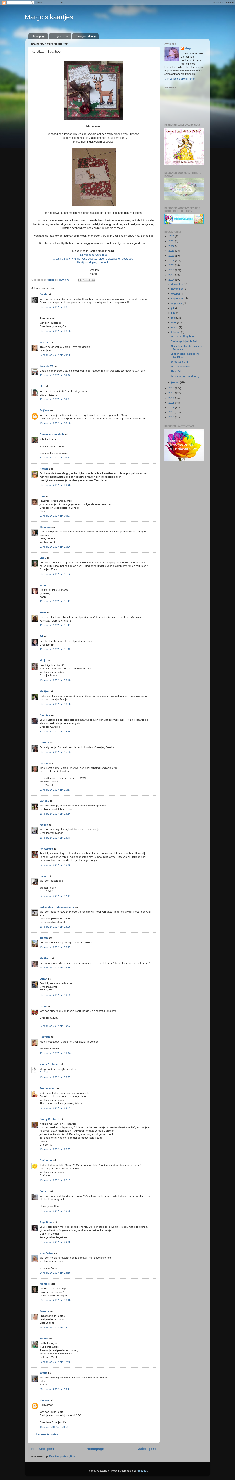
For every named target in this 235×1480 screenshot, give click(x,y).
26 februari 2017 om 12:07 (55, 1327)
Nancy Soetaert (49, 1119)
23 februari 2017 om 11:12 (55, 574)
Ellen (43, 612)
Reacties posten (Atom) (63, 1456)
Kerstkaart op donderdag (185, 376)
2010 (171, 417)
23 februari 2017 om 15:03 (55, 752)
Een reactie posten (47, 1434)
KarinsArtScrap (49, 1064)
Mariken (45, 958)
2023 (171, 250)
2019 (171, 270)
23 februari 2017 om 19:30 (55, 1053)
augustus (177, 303)
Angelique (46, 1222)
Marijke (44, 691)
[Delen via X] (86, 280)
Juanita (44, 1311)
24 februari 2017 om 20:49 (55, 1242)
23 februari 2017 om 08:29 (55, 355)
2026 (171, 236)
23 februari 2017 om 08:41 (55, 399)
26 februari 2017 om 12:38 (55, 1362)
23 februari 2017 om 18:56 (55, 967)
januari (175, 382)
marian (44, 824)
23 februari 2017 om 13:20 (55, 680)
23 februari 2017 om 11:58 (55, 649)
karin (43, 585)
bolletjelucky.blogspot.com (57, 907)
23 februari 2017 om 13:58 (55, 704)
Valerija (44, 342)
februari (176, 332)
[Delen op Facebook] (90, 280)
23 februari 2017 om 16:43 (55, 865)
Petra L (44, 1191)
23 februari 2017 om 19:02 (55, 995)
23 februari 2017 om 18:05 (55, 926)
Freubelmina (47, 1088)
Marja (43, 660)
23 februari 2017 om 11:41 (55, 601)
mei (173, 317)
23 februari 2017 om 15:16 (55, 813)
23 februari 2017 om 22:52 (55, 1180)
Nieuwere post (42, 1449)
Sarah (43, 294)
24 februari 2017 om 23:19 (55, 1272)
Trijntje (44, 937)
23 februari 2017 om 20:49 (55, 1149)
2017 (171, 279)
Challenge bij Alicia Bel (184, 341)
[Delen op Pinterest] (93, 280)
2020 (171, 265)
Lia (42, 386)
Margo (188, 48)
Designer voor (60, 36)
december (177, 284)
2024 (171, 246)
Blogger (142, 1470)
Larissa (44, 800)
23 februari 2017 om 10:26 (55, 546)
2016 (171, 388)
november (177, 288)
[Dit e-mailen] (79, 280)
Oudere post (146, 1449)
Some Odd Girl (179, 361)
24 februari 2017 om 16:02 (55, 1211)
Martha (44, 1338)
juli (173, 308)
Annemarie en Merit (52, 434)
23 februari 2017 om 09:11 (55, 457)
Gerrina (44, 742)
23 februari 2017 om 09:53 (55, 515)
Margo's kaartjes (49, 17)
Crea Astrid (46, 1253)
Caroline (45, 715)
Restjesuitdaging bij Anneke (93, 262)
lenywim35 (46, 848)
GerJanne (46, 1160)
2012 (171, 407)
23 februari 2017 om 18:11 (55, 947)
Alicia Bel (176, 371)
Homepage (38, 36)
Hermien (45, 1037)
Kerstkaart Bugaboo (182, 336)
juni (173, 313)
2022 (171, 255)
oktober (176, 293)
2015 (171, 393)
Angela (44, 468)
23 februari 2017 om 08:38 (55, 375)
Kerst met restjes (180, 366)
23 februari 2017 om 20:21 (55, 1108)
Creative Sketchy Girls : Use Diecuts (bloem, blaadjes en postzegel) (93, 258)
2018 (171, 275)
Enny (43, 557)
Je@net (44, 410)
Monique (45, 1283)
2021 (171, 260)
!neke (43, 876)
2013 (171, 402)
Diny (42, 496)
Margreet (45, 527)
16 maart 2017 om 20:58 (54, 1427)
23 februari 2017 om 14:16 (55, 731)
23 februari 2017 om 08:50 (55, 423)
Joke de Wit (47, 366)
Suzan (43, 978)
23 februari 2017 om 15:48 (55, 837)
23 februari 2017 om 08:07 (55, 307)
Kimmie (44, 1400)
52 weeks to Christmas (94, 254)
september (178, 298)
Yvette (43, 1372)
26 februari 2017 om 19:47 (55, 1389)
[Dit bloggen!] (83, 280)
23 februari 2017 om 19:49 (55, 1077)
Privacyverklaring (85, 36)
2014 (171, 398)
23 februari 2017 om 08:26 (55, 331)
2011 (171, 412)
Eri (42, 636)
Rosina (44, 763)
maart (175, 327)
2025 (171, 241)
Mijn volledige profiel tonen (179, 78)
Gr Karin (44, 1072)
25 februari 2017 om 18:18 (55, 1300)
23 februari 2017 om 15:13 (55, 789)
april (174, 322)
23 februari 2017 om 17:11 (55, 896)
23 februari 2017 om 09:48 (55, 485)
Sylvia (44, 1006)
